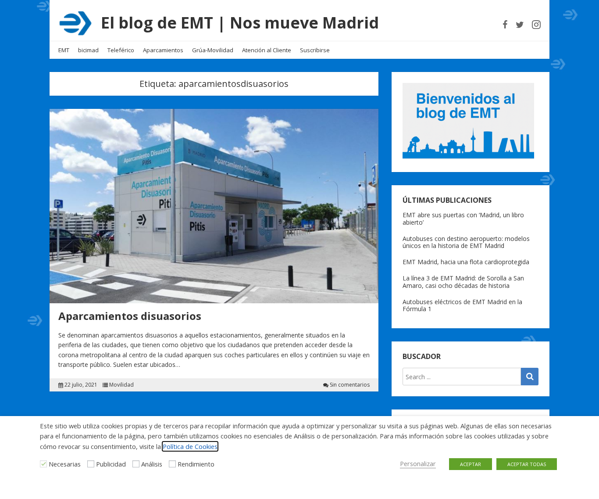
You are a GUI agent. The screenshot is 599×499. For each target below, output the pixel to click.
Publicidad (111, 464)
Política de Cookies (190, 446)
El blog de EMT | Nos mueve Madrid (240, 22)
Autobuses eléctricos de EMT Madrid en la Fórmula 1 (462, 305)
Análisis (151, 464)
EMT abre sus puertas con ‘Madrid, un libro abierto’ (463, 218)
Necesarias (65, 464)
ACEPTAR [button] (470, 464)
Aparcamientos (163, 50)
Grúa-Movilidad (212, 50)
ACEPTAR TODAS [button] (526, 464)
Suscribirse (315, 50)
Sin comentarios (350, 385)
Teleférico (120, 50)
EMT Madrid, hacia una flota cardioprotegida (466, 262)
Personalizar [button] (418, 463)
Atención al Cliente (266, 50)
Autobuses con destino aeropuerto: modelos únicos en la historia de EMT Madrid (466, 242)
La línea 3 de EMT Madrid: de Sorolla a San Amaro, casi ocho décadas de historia (463, 282)
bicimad (88, 50)
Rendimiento (196, 464)
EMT (63, 50)
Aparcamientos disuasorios (129, 316)
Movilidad (121, 385)
